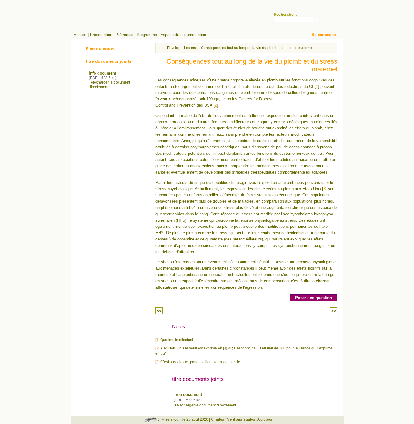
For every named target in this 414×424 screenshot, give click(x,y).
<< (159, 311)
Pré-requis (124, 34)
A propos (264, 419)
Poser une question (313, 298)
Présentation (101, 34)
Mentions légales (241, 419)
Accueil (80, 34)
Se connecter (324, 34)
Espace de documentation (183, 34)
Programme (147, 34)
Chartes (217, 419)
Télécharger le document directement (205, 405)
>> (333, 311)
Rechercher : (285, 14)
